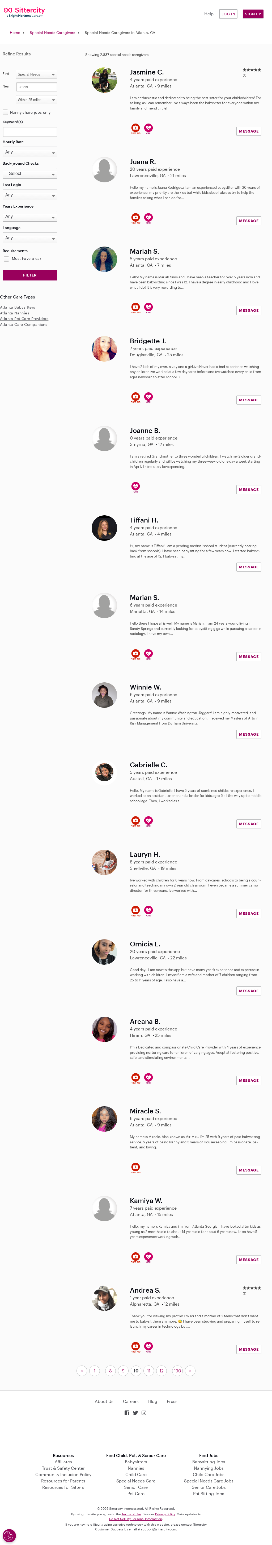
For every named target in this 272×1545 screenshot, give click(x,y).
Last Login (12, 184)
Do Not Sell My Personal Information (135, 1519)
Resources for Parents (63, 1480)
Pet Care (136, 1493)
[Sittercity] (22, 12)
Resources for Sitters (63, 1487)
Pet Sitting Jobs (208, 1493)
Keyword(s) (13, 122)
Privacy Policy (165, 1514)
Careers (131, 1401)
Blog (152, 1401)
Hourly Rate (13, 141)
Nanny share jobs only (30, 112)
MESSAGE (249, 131)
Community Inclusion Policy (63, 1474)
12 (162, 1370)
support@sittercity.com (158, 1529)
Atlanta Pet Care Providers (24, 318)
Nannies (136, 1468)
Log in (228, 14)
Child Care (136, 1474)
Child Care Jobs (208, 1474)
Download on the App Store (136, 1435)
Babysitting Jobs (208, 1461)
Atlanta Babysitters (17, 307)
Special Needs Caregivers (52, 32)
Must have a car (26, 258)
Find (6, 73)
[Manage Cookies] (9, 1535)
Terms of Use (131, 1514)
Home (15, 32)
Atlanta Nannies (14, 313)
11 (148, 1370)
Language (11, 227)
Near (6, 86)
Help (209, 13)
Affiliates (63, 1461)
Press (172, 1401)
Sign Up (253, 14)
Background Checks (21, 163)
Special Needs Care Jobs (208, 1480)
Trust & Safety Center (63, 1468)
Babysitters (136, 1461)
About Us (104, 1401)
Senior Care (136, 1487)
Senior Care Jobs (209, 1487)
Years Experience (18, 206)
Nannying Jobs (209, 1468)
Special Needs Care (135, 1480)
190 (177, 1370)
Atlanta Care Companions (23, 324)
